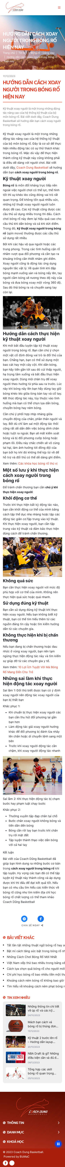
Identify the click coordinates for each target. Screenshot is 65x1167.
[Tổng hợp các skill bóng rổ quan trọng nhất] (32, 1073)
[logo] (15, 7)
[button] (59, 8)
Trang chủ (9, 52)
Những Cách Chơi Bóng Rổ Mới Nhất (32, 957)
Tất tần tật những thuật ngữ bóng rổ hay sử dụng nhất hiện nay (34, 945)
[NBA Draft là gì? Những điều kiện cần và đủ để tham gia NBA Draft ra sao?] (32, 1057)
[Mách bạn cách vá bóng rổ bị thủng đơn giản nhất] (32, 1026)
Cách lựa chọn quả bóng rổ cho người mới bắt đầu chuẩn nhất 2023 (34, 968)
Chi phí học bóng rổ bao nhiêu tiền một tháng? (34, 974)
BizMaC (24, 1156)
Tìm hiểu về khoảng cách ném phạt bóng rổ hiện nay (34, 986)
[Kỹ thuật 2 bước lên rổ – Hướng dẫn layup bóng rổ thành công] (32, 1042)
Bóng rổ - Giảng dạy (43, 52)
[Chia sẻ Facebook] (41, 919)
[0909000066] (11, 1163)
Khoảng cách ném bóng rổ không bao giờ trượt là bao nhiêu (34, 980)
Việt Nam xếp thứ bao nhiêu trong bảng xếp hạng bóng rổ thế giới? (34, 963)
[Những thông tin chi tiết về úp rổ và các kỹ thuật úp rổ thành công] (32, 1010)
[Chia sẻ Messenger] (24, 919)
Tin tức (23, 52)
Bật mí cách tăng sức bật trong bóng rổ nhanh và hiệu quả (34, 951)
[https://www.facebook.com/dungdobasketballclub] (5, 1163)
